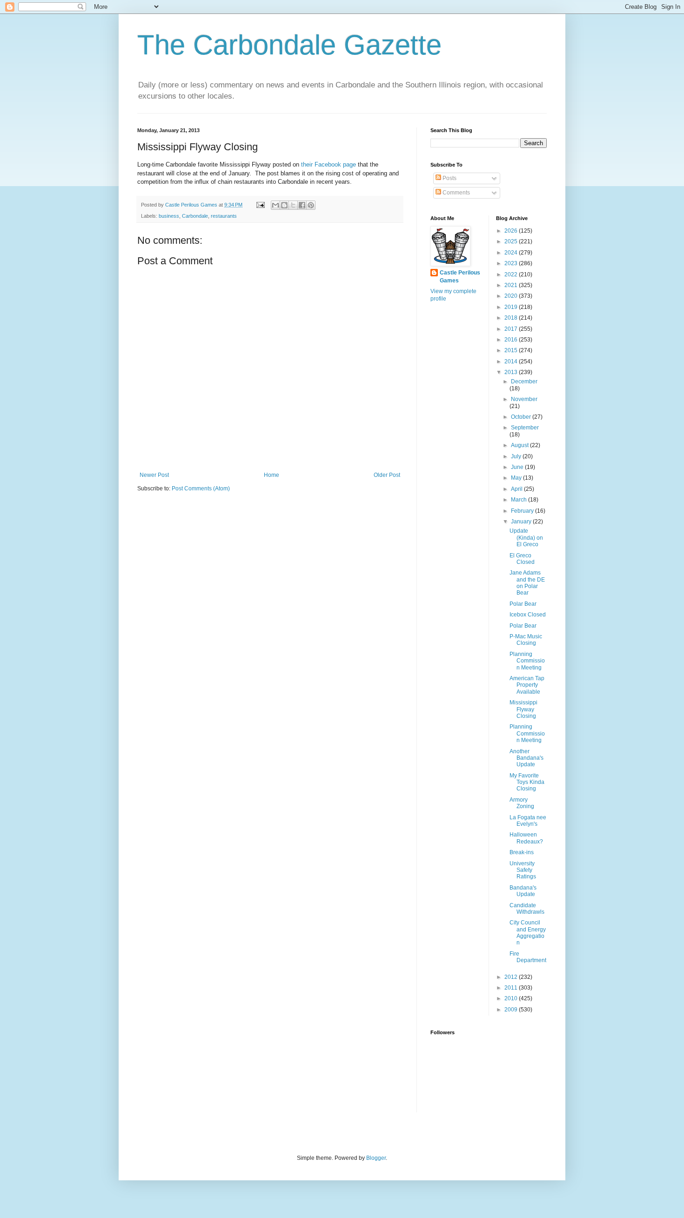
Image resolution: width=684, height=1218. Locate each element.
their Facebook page (329, 164)
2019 (511, 307)
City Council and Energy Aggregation (528, 932)
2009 (511, 1009)
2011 (511, 987)
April (517, 489)
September (525, 427)
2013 (511, 372)
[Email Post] (260, 204)
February (523, 511)
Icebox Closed (528, 614)
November (524, 399)
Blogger (376, 1158)
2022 (511, 274)
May (517, 478)
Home (271, 475)
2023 (511, 263)
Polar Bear (523, 604)
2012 (511, 977)
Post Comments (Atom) (201, 488)
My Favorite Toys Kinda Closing (527, 782)
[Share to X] (293, 205)
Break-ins (522, 852)
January (522, 521)
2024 (511, 252)
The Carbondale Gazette (289, 44)
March (519, 499)
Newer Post (154, 475)
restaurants (224, 216)
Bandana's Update (523, 890)
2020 (511, 296)
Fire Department (528, 957)
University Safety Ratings (523, 870)
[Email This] (275, 205)
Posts (448, 178)
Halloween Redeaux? (526, 837)
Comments (455, 192)
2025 (511, 241)
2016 (511, 339)
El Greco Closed (522, 558)
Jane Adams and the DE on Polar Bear (527, 582)
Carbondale (195, 216)
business (169, 216)
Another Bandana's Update (526, 758)
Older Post (387, 475)
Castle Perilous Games (460, 276)
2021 (511, 285)
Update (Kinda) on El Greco (526, 538)
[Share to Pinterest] (310, 205)
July (517, 456)
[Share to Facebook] (302, 205)
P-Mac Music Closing (526, 639)
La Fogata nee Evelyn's (528, 820)
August (520, 445)
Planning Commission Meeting (527, 661)
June (518, 467)
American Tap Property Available (527, 685)
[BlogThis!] (284, 205)
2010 (511, 998)
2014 (511, 361)
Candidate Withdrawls (527, 908)
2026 (511, 231)
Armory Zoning (522, 803)
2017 (511, 329)
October (521, 417)
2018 (511, 318)
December (524, 381)
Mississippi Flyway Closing (523, 709)
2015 (511, 350)
